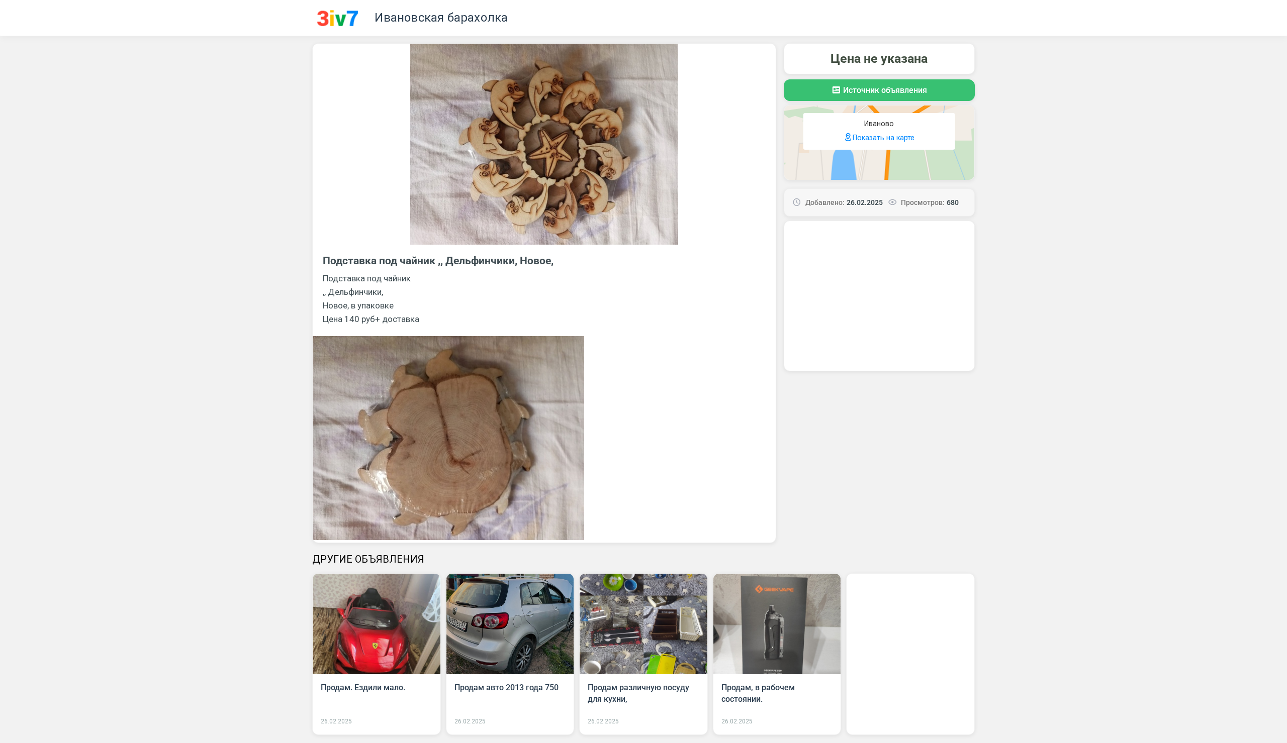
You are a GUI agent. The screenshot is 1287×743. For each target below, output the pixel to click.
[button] (879, 90)
